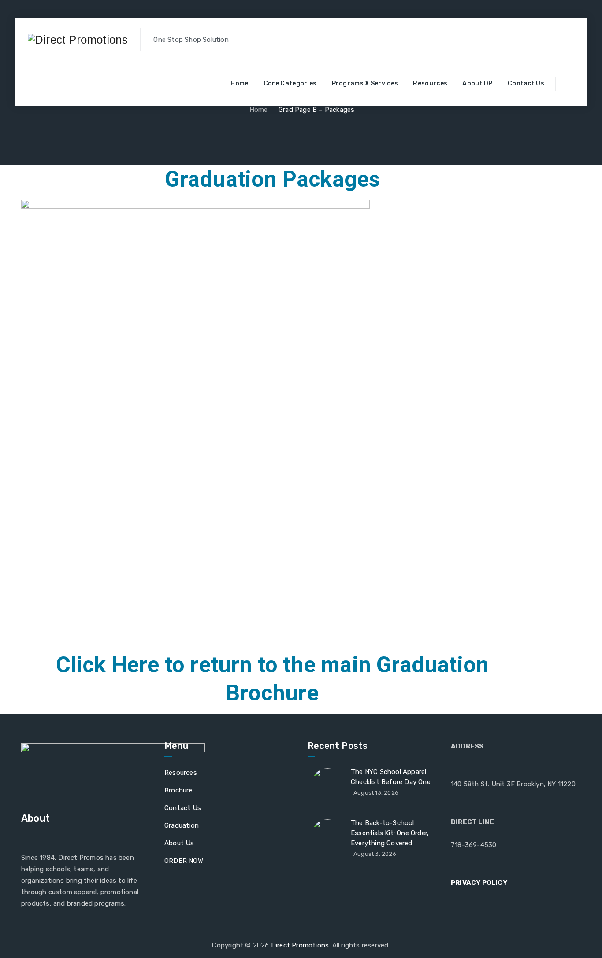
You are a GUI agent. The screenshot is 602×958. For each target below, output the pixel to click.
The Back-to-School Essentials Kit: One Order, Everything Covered (390, 833)
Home (239, 83)
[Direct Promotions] (78, 40)
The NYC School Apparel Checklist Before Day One (391, 777)
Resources (430, 83)
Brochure (178, 790)
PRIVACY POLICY (479, 883)
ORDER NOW (183, 861)
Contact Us (526, 83)
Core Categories (290, 83)
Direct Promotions (300, 945)
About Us (179, 843)
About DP (477, 83)
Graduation (181, 825)
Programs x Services (365, 83)
